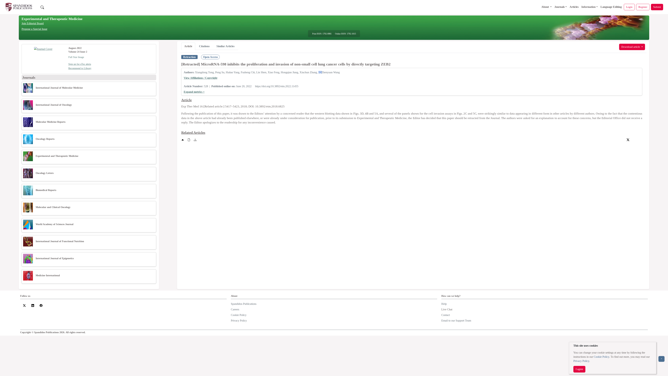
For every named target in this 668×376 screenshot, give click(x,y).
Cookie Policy (601, 356)
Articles (574, 6)
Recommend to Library (79, 68)
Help (444, 303)
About (545, 6)
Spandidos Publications (243, 303)
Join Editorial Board (33, 23)
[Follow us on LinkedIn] (32, 305)
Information (588, 6)
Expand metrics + (194, 91)
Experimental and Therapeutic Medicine (52, 19)
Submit (657, 6)
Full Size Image (76, 57)
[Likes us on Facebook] (41, 305)
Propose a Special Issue (34, 29)
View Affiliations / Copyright (200, 77)
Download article (631, 46)
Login (629, 6)
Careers (235, 309)
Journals (559, 6)
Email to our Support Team (456, 320)
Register (642, 6)
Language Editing (611, 6)
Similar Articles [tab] (225, 46)
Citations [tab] (204, 46)
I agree (579, 369)
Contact (445, 315)
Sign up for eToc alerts (79, 64)
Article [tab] (188, 46)
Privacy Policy (581, 360)
